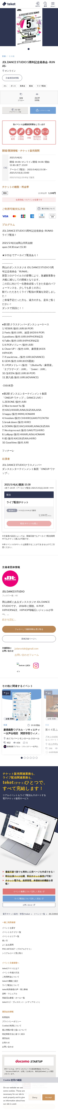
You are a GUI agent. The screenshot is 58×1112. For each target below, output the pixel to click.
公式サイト (23, 666)
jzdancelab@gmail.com (26, 648)
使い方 (5, 940)
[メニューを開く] (53, 4)
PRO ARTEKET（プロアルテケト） (17, 949)
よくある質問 (7, 945)
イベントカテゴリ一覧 (11, 932)
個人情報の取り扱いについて (14, 1030)
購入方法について (48, 209)
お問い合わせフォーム (27, 654)
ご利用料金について (10, 977)
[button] (22, 758)
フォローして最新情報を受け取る (29, 629)
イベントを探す (8, 928)
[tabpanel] (29, 27)
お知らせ (6, 1042)
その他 (12, 56)
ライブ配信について (10, 985)
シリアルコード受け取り (12, 953)
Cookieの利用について (11, 1025)
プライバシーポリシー (11, 1021)
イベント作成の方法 (10, 972)
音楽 (4, 56)
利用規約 (6, 1017)
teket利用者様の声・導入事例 (15, 989)
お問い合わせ (7, 1046)
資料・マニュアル (9, 993)
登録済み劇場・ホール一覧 (13, 998)
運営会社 (6, 1038)
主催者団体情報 (12, 78)
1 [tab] (29, 49)
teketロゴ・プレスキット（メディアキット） (21, 1002)
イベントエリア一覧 (10, 936)
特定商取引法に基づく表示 (13, 1034)
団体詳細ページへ (29, 639)
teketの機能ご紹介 (10, 981)
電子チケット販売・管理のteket (16, 914)
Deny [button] (34, 1097)
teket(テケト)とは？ (10, 968)
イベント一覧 (39, 914)
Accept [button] (48, 1097)
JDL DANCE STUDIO (13, 591)
